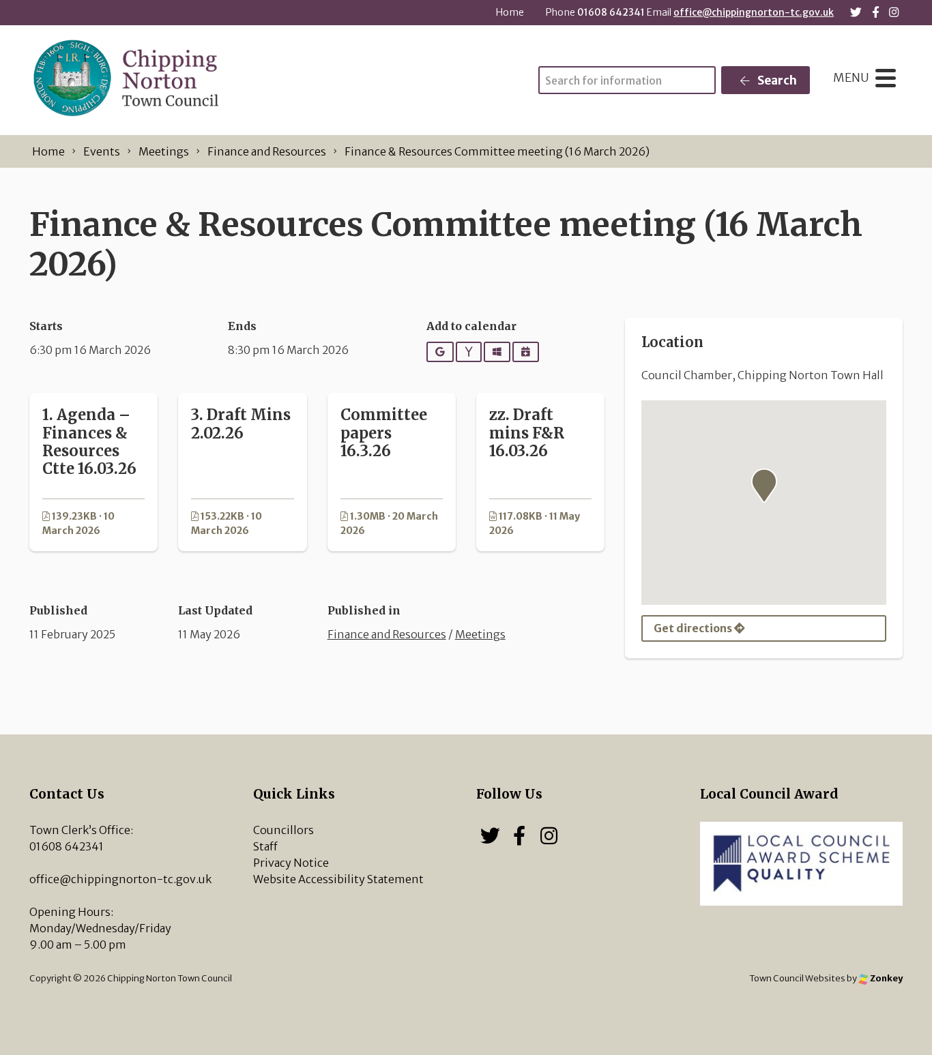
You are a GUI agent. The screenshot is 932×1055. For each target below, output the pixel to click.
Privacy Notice (291, 863)
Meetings (480, 634)
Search (776, 80)
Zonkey (886, 977)
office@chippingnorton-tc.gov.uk (753, 12)
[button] (764, 486)
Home (510, 12)
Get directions (694, 628)
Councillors (283, 830)
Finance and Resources (386, 634)
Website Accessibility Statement (338, 879)
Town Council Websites (797, 977)
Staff (265, 846)
